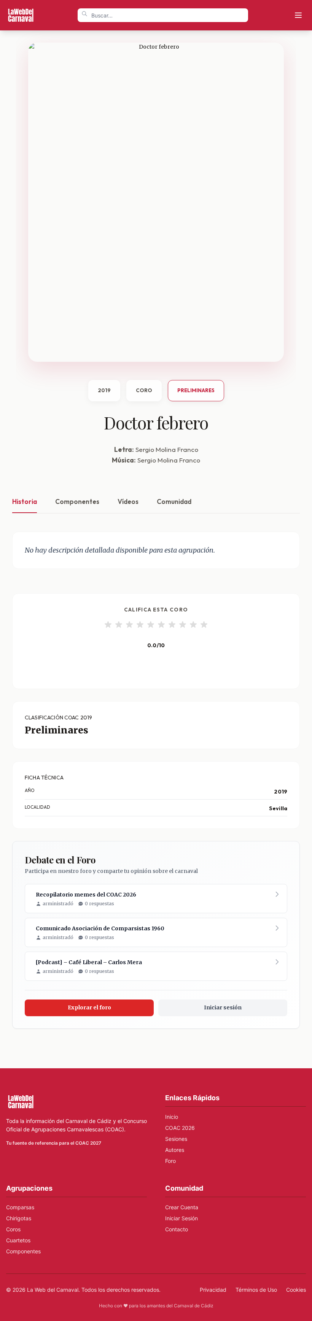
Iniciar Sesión (181, 1218)
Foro (170, 1161)
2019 (104, 390)
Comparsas (20, 1207)
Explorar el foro (89, 1007)
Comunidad (174, 501)
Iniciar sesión (223, 1007)
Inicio (171, 1117)
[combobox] (163, 15)
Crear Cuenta (181, 1207)
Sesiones (176, 1139)
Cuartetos (18, 1240)
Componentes (77, 501)
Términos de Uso (256, 1289)
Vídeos (128, 501)
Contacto (176, 1229)
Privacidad (213, 1289)
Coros (13, 1229)
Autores (174, 1150)
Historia (24, 501)
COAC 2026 (180, 1128)
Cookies (296, 1289)
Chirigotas (18, 1218)
